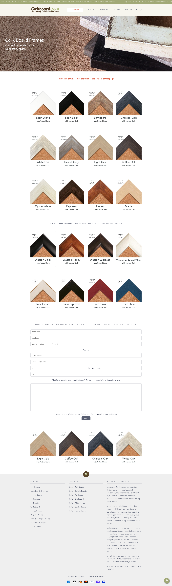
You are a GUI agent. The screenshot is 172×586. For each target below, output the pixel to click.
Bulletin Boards (36, 495)
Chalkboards (35, 499)
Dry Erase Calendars (38, 522)
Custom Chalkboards (76, 499)
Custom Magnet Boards (77, 511)
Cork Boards (35, 487)
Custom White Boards (77, 503)
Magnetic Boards (36, 515)
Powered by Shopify (96, 576)
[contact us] (167, 581)
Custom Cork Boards (76, 487)
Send (86, 418)
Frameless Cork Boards (39, 491)
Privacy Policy (94, 414)
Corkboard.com (75, 576)
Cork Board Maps (36, 526)
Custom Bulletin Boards (78, 491)
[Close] (166, 562)
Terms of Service (107, 414)
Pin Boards (34, 503)
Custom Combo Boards (77, 507)
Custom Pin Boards (76, 495)
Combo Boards (36, 511)
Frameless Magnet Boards (40, 519)
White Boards (35, 507)
